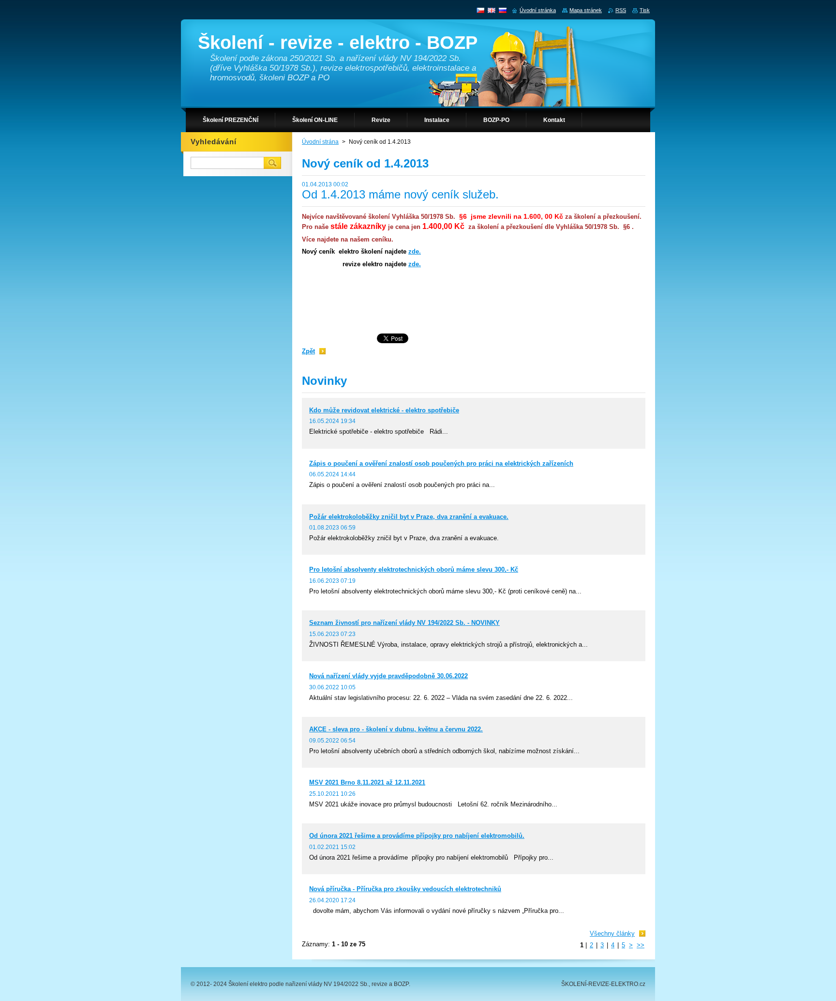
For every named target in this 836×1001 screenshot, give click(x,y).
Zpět (308, 351)
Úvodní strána (320, 142)
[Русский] (503, 10)
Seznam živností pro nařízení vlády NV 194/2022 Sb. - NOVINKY (404, 622)
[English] (491, 10)
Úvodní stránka (538, 10)
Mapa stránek (585, 10)
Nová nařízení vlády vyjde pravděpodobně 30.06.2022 (388, 676)
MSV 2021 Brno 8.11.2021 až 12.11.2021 (367, 782)
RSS (620, 10)
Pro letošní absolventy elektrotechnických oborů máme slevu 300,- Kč (413, 569)
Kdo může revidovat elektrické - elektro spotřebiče (384, 410)
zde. (414, 251)
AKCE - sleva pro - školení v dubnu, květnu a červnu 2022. (396, 729)
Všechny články (612, 933)
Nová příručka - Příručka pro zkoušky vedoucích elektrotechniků (405, 889)
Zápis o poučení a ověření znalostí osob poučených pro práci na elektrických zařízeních (441, 463)
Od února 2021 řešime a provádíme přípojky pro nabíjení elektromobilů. (416, 835)
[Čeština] (480, 10)
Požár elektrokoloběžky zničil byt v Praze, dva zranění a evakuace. (408, 516)
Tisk (645, 10)
